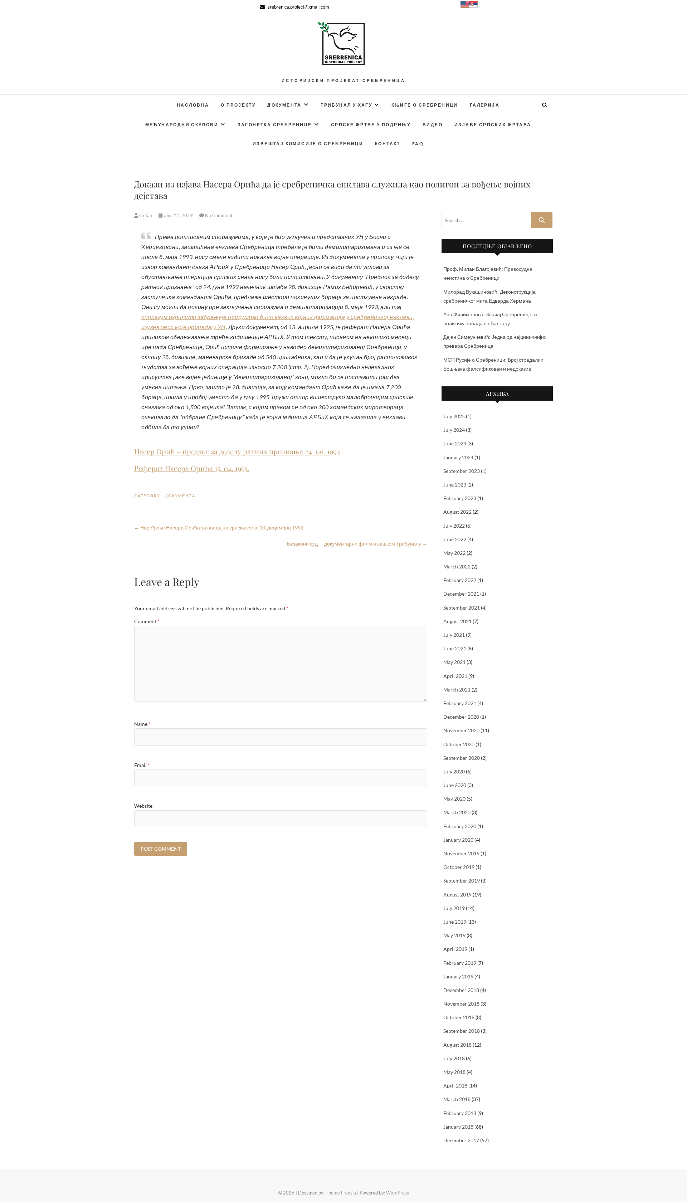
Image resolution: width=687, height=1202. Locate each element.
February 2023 (459, 498)
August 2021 (457, 621)
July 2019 (454, 908)
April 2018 (455, 1086)
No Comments (220, 215)
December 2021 (461, 594)
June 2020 (454, 785)
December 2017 (461, 1140)
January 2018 (458, 1127)
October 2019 (458, 867)
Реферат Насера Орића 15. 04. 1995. (191, 468)
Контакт (387, 143)
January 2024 (458, 457)
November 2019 (461, 853)
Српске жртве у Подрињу (371, 124)
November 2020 (461, 730)
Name (142, 724)
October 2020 (458, 744)
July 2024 (454, 430)
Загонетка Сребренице (275, 124)
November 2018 (461, 1004)
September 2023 (461, 471)
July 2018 (454, 1058)
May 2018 (454, 1072)
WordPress (397, 1193)
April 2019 (455, 949)
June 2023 (454, 485)
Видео (433, 124)
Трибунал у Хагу (346, 105)
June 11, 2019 (178, 215)
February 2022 (459, 580)
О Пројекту (238, 105)
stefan (145, 215)
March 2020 (457, 812)
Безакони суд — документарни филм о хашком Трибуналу (357, 544)
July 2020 (454, 771)
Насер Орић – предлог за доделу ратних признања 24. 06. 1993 (237, 451)
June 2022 (454, 539)
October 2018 (458, 1017)
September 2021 (461, 608)
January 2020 (458, 840)
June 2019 (454, 922)
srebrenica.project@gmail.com (298, 7)
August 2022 (457, 512)
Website (143, 806)
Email (142, 765)
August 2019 (457, 894)
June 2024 (454, 443)
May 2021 (454, 662)
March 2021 (457, 689)
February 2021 (459, 703)
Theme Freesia (341, 1193)
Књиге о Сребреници (424, 105)
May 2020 (454, 799)
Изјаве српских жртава (492, 124)
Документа (284, 105)
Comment (147, 621)
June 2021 (454, 648)
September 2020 (461, 758)
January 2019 (458, 976)
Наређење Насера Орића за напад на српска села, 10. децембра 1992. (219, 527)
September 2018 (461, 1031)
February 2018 (459, 1113)
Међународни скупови (182, 124)
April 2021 (455, 676)
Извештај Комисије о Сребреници (308, 143)
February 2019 (459, 963)
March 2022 (457, 566)
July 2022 (454, 526)
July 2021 (454, 635)
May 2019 (454, 935)
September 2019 (461, 881)
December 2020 (461, 717)
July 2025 (454, 416)
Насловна (193, 105)
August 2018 (457, 1045)
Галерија (485, 105)
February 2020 (459, 826)
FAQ (418, 143)
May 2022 (454, 553)
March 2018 (457, 1099)
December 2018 (461, 990)
